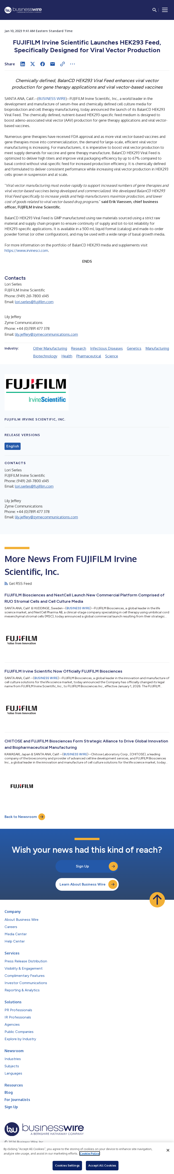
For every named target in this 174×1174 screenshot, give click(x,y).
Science (111, 356)
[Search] (154, 10)
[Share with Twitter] (32, 64)
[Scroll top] (157, 899)
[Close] (168, 1150)
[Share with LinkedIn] (22, 64)
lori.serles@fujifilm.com (34, 302)
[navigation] (164, 9)
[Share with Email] (52, 64)
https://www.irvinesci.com (26, 250)
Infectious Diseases (106, 348)
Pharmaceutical (88, 356)
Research (78, 348)
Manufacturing (157, 348)
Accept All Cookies (102, 1165)
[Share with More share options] (72, 64)
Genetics (134, 348)
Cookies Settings (67, 1165)
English (12, 446)
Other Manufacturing (50, 348)
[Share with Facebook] (42, 64)
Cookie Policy (89, 1153)
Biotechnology (45, 356)
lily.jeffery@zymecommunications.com (46, 334)
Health (66, 356)
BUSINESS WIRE (52, 98)
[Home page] (23, 10)
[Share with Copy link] (62, 64)
